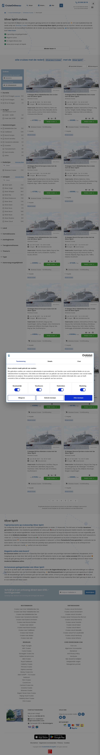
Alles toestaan (78, 398)
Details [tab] (50, 361)
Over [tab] (79, 361)
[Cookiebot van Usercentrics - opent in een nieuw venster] (83, 355)
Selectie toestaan (50, 398)
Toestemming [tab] (20, 361)
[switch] (39, 389)
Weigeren (21, 398)
